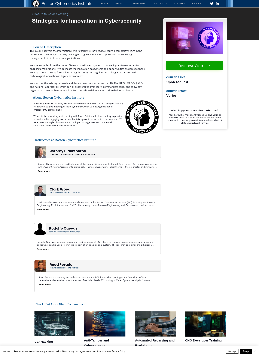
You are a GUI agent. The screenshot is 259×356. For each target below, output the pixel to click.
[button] (138, 3)
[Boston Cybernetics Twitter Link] (212, 3)
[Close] (255, 351)
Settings (232, 351)
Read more (44, 171)
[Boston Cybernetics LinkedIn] (217, 3)
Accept (246, 351)
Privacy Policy (118, 351)
